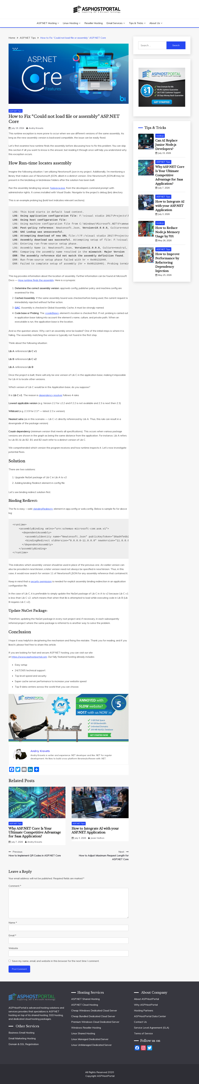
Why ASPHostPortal (146, 1004)
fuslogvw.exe (57, 187)
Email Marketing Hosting (22, 1038)
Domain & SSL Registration (24, 1044)
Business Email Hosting (21, 1032)
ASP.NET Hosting (47, 23)
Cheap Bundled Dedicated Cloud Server (93, 1016)
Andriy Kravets (36, 128)
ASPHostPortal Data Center (150, 1016)
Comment (15, 885)
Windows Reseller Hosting (86, 1027)
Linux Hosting (70, 23)
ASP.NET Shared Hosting (85, 998)
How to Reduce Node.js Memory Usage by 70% (167, 232)
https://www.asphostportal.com (29, 656)
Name (13, 922)
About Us (154, 23)
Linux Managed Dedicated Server (89, 1039)
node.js (160, 135)
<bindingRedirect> (43, 508)
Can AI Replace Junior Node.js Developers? (166, 145)
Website (13, 948)
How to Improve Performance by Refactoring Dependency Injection (167, 262)
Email (12, 935)
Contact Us (140, 1021)
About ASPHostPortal (146, 998)
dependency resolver (50, 395)
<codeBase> (52, 313)
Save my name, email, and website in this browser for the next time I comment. (55, 960)
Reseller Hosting (93, 23)
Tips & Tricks (136, 23)
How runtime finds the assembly (36, 280)
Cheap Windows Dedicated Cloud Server (94, 1010)
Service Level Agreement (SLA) (151, 1027)
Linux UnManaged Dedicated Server (91, 1044)
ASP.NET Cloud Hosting (84, 1004)
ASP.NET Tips (15, 111)
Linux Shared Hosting (83, 1033)
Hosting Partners (143, 1010)
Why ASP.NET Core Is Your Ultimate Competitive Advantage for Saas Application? (35, 832)
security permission (41, 581)
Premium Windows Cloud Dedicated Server (95, 1021)
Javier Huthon (97, 838)
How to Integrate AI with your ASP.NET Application (95, 830)
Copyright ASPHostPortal (100, 1075)
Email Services (114, 23)
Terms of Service (143, 1033)
